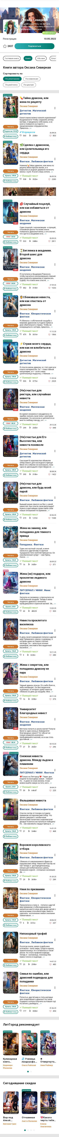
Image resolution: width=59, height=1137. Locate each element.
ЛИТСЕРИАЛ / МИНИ (31, 590)
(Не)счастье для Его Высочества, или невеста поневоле (10, 446)
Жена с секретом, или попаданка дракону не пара (10, 674)
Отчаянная (29, 1102)
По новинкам (31, 79)
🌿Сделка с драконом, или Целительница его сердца (10, 154)
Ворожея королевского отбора (10, 854)
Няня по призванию (10, 898)
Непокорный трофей (10, 942)
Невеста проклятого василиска (10, 629)
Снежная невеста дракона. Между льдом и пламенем (10, 765)
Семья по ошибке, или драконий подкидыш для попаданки (10, 983)
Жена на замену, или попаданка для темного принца (10, 537)
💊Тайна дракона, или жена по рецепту (10, 107)
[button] (27, 1071)
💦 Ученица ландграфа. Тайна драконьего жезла (29, 1044)
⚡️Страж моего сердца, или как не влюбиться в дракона (10, 353)
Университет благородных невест (10, 718)
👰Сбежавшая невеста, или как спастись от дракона (10, 306)
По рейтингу (11, 85)
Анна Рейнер (46, 1065)
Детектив (25, 110)
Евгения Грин (9, 1124)
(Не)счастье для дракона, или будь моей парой (10, 493)
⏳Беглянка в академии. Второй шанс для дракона (10, 259)
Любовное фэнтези (42, 161)
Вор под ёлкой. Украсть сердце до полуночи (11, 1102)
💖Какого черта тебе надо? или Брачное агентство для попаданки (48, 1102)
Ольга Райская (29, 1065)
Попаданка (26, 544)
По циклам (29, 85)
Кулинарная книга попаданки (11, 1044)
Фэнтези (24, 161)
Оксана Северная (29, 106)
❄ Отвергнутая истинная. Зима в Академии (48, 1044)
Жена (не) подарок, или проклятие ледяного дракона (10, 583)
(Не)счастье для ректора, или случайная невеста (10, 399)
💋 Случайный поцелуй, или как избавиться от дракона (10, 213)
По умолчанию (12, 79)
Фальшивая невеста (10, 809)
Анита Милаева (29, 1121)
